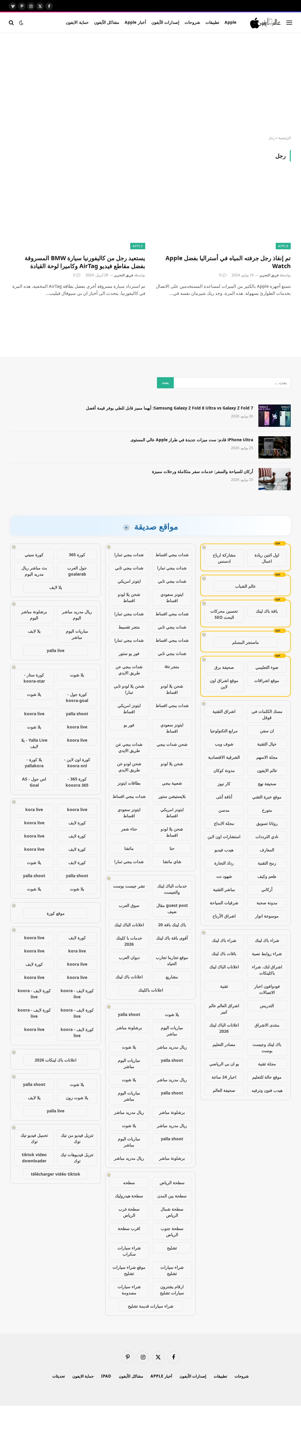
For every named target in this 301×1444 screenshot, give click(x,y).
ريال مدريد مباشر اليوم (77, 615)
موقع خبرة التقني (267, 797)
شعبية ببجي (172, 783)
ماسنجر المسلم (245, 642)
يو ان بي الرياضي (224, 1064)
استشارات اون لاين (224, 836)
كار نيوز (224, 783)
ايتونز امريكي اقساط (129, 708)
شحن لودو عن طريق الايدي (129, 767)
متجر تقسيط (129, 627)
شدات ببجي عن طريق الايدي (129, 670)
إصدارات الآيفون (165, 22)
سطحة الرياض (172, 1182)
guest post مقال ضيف (172, 908)
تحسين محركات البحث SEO (224, 614)
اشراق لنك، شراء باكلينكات (267, 970)
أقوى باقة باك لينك (172, 938)
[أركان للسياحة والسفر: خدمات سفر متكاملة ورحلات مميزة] (274, 479)
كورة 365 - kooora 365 (77, 782)
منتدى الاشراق (267, 1025)
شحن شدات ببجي (172, 744)
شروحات (192, 22)
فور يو (129, 725)
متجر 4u (172, 666)
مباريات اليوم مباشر (172, 1031)
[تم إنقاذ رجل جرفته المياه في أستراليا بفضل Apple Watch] (223, 211)
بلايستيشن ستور (172, 796)
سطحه (129, 1182)
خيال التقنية (267, 744)
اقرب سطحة (129, 1228)
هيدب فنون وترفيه (267, 1090)
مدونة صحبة (267, 902)
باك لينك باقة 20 (172, 924)
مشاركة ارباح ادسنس (224, 558)
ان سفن (267, 730)
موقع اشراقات (266, 680)
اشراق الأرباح (224, 916)
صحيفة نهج (267, 783)
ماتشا (129, 848)
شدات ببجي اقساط (172, 554)
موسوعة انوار (267, 916)
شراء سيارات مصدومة (129, 1290)
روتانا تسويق (267, 823)
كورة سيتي (34, 554)
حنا (172, 848)
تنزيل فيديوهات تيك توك (77, 1158)
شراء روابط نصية (267, 953)
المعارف (267, 850)
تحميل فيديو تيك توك (34, 1138)
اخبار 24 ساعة (224, 1077)
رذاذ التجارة (224, 863)
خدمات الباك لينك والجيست (172, 889)
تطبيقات (212, 22)
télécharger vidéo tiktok (55, 1174)
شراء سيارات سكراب (129, 1251)
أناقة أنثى (224, 797)
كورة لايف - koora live (77, 994)
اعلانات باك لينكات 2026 (55, 1060)
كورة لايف (77, 822)
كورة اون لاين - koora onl (77, 762)
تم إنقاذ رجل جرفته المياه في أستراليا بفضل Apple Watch (228, 262)
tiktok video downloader (34, 1158)
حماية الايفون (77, 22)
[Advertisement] (150, 84)
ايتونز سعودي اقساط (171, 597)
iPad (106, 1376)
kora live (34, 809)
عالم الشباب (245, 586)
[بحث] (12, 22)
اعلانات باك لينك (129, 977)
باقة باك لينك (267, 611)
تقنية (224, 986)
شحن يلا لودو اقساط (129, 597)
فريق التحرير (269, 275)
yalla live (55, 650)
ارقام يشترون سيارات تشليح (172, 1290)
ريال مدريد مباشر (172, 1047)
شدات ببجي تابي (129, 568)
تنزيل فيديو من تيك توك (77, 1138)
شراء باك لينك (267, 940)
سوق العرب (129, 905)
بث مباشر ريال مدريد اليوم (34, 571)
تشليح (172, 1248)
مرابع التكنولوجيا (224, 730)
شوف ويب (224, 744)
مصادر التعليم (224, 1044)
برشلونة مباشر (129, 1027)
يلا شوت (172, 1014)
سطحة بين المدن (172, 1196)
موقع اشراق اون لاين (224, 683)
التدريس (267, 1005)
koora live (34, 713)
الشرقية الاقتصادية (224, 757)
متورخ (267, 810)
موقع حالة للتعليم (267, 1077)
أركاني (266, 889)
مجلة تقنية (267, 1064)
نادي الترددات (266, 836)
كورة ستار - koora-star (34, 678)
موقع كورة (56, 913)
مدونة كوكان (224, 770)
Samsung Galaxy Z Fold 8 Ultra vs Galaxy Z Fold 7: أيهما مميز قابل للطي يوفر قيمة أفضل (169, 408)
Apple (231, 22)
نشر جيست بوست (129, 886)
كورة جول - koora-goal (77, 697)
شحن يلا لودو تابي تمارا (129, 689)
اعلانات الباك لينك (224, 967)
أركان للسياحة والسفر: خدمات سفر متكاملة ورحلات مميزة (202, 471)
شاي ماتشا (172, 861)
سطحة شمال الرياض (171, 1212)
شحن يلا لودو (172, 763)
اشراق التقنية (224, 711)
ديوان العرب (129, 957)
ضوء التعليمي (266, 667)
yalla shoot (129, 1014)
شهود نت (224, 876)
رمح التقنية (267, 863)
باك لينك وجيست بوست (266, 1047)
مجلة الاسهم (267, 757)
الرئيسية (284, 137)
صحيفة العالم (224, 1090)
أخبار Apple (135, 22)
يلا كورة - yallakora (34, 762)
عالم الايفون (267, 770)
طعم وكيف (266, 876)
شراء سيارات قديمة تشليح (150, 1306)
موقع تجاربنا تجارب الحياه (172, 960)
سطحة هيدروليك (129, 1196)
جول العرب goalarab (77, 571)
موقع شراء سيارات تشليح (129, 1270)
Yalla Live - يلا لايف (34, 743)
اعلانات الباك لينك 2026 (224, 1028)
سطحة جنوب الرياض (172, 1231)
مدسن (224, 810)
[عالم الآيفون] (265, 22)
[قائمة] (289, 22)
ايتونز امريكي (129, 581)
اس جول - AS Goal (34, 782)
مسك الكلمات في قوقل (267, 714)
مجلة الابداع (224, 823)
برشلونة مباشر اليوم (34, 615)
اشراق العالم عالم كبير (224, 1009)
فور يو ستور (129, 653)
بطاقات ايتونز (129, 783)
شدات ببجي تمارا (129, 554)
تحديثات (58, 1376)
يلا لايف (55, 587)
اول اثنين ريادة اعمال (267, 558)
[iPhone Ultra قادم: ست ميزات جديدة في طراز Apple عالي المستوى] (274, 447)
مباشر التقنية (224, 889)
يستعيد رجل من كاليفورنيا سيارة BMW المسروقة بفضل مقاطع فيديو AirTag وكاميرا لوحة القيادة (85, 262)
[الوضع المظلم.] (21, 22)
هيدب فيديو (224, 850)
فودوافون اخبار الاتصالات (267, 989)
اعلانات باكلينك (150, 990)
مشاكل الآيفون (106, 22)
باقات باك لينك (224, 953)
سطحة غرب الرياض (129, 1212)
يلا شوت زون (77, 1097)
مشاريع (172, 977)
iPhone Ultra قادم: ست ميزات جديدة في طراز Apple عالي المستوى (192, 439)
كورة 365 (77, 554)
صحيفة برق (224, 667)
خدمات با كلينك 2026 (129, 941)
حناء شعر (129, 829)
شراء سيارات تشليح (172, 1270)
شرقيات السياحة (224, 902)
